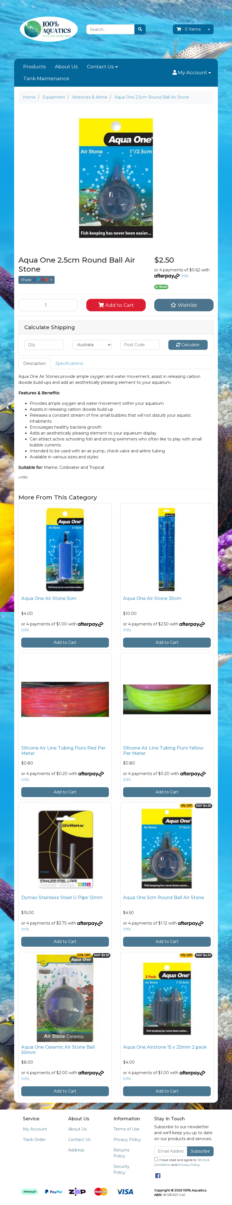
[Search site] (140, 29)
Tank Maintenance (46, 78)
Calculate (189, 344)
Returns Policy (121, 1153)
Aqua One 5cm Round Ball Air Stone (163, 897)
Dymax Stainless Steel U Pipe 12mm (62, 897)
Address (76, 1150)
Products (34, 66)
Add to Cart (119, 305)
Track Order (34, 1139)
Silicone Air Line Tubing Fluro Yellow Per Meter (163, 750)
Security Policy (121, 1169)
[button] (191, 73)
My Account (35, 1129)
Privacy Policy (127, 1139)
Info (185, 275)
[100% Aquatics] (48, 28)
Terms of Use (126, 1129)
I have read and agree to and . (181, 1162)
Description (34, 363)
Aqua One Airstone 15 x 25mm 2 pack (165, 1047)
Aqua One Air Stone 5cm (48, 598)
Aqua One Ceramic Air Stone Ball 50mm (58, 1049)
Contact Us (100, 66)
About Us (66, 66)
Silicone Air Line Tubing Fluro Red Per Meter (63, 750)
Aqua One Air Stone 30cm (152, 598)
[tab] (34, 363)
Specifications (69, 363)
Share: (27, 280)
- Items (191, 29)
